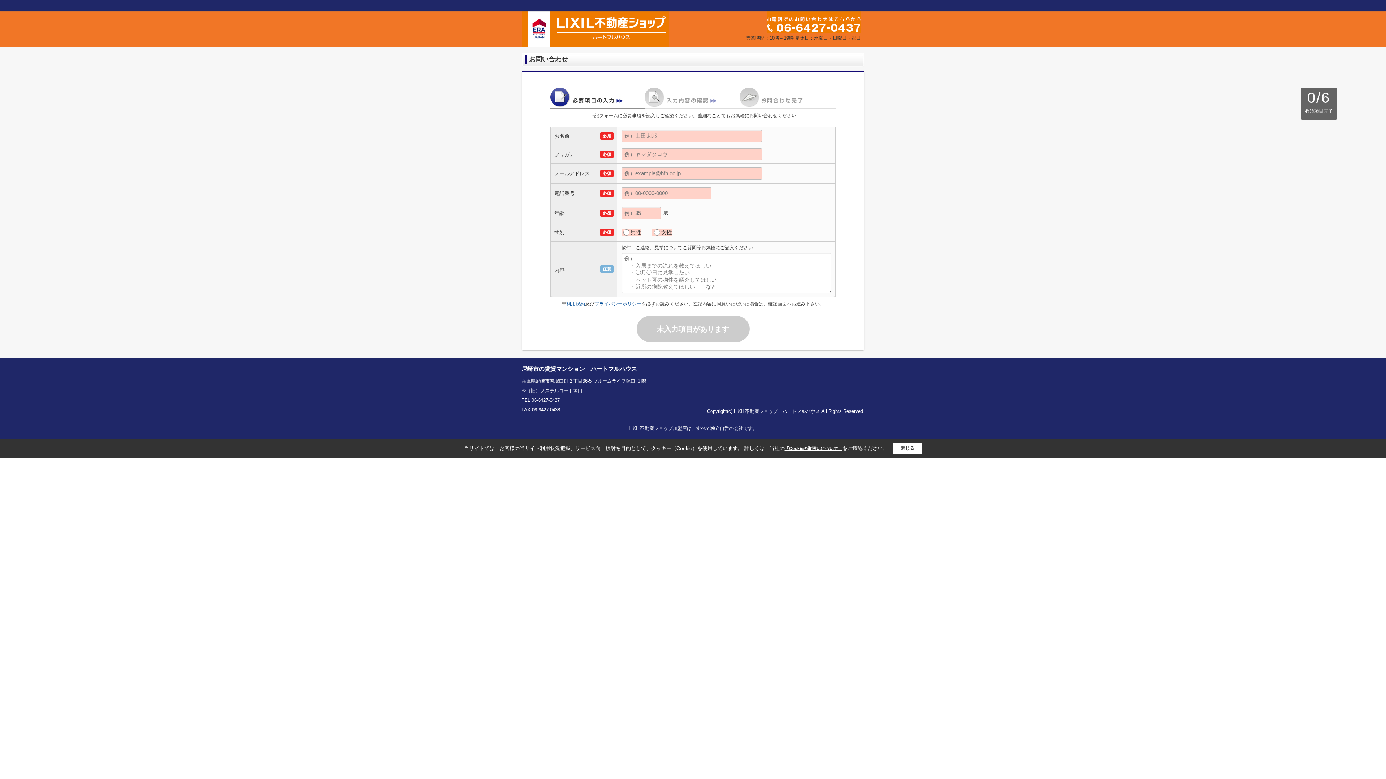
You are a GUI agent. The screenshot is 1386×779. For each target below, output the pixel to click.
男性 (636, 232)
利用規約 (575, 304)
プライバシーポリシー (617, 304)
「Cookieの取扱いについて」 (813, 448)
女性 (666, 232)
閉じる (908, 448)
